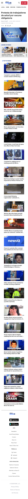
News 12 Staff (4, 21)
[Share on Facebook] (5, 25)
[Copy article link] (10, 25)
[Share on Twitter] (8, 25)
